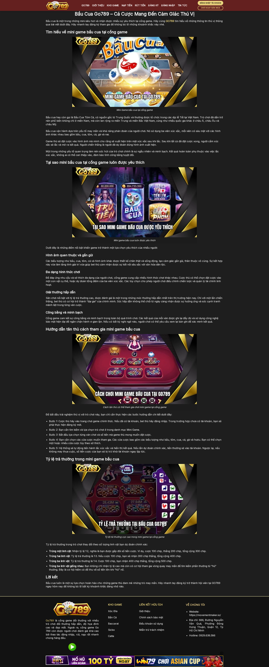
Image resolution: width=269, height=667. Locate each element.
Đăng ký (153, 5)
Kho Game (113, 5)
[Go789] (61, 5)
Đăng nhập (168, 5)
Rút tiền (140, 5)
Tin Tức (182, 5)
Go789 (85, 5)
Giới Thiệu (98, 5)
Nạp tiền (127, 5)
